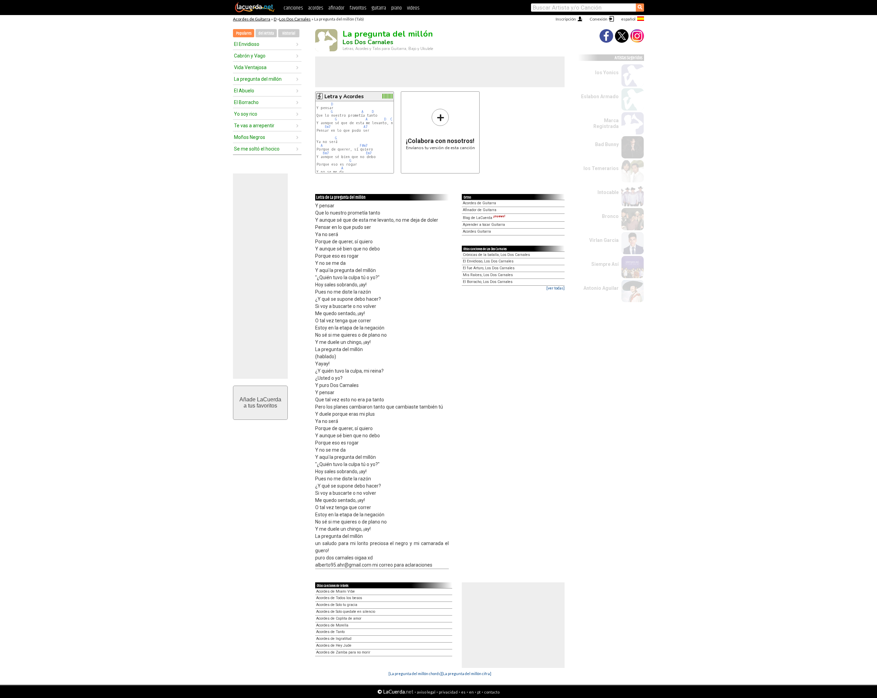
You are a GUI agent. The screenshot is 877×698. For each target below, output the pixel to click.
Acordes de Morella (332, 625)
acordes (315, 8)
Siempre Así (605, 264)
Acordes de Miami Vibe (335, 591)
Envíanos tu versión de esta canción (440, 129)
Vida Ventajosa (250, 67)
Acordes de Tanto (330, 632)
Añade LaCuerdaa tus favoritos (260, 403)
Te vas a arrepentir (254, 125)
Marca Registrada (606, 123)
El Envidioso (246, 44)
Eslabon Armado (600, 96)
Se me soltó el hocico (257, 149)
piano (396, 8)
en (471, 692)
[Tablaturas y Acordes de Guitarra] (255, 11)
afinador (336, 8)
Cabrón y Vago (249, 56)
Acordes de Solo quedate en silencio (345, 611)
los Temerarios (601, 168)
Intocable (608, 192)
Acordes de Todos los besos (339, 598)
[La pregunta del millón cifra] (466, 673)
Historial (288, 33)
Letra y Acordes (344, 96)
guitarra (378, 8)
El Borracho (246, 102)
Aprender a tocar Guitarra (484, 224)
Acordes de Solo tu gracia (336, 605)
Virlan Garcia (604, 240)
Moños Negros (249, 137)
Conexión (598, 19)
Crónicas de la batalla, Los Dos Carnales (496, 255)
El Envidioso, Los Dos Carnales (488, 261)
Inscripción (566, 19)
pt (479, 692)
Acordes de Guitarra (251, 19)
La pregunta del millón (258, 79)
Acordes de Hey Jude (333, 645)
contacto (491, 692)
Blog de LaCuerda (484, 218)
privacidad (448, 692)
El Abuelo (244, 90)
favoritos (357, 8)
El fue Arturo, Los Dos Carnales (489, 268)
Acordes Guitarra (477, 231)
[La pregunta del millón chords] (415, 673)
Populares (243, 33)
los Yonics (607, 72)
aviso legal (426, 692)
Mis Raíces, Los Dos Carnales (488, 275)
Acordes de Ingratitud (333, 638)
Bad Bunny (607, 144)
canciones (293, 8)
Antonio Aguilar (601, 288)
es (463, 692)
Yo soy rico (245, 114)
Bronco (610, 216)
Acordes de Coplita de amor (338, 618)
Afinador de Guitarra (479, 210)
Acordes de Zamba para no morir (343, 652)
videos (413, 8)
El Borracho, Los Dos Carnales (487, 282)
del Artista (266, 33)
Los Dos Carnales (295, 19)
